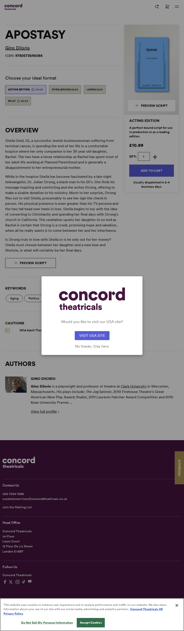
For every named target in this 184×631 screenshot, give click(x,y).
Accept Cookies (91, 622)
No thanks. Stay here (92, 346)
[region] (92, 614)
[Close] (177, 605)
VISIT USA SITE (92, 335)
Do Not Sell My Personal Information (47, 622)
